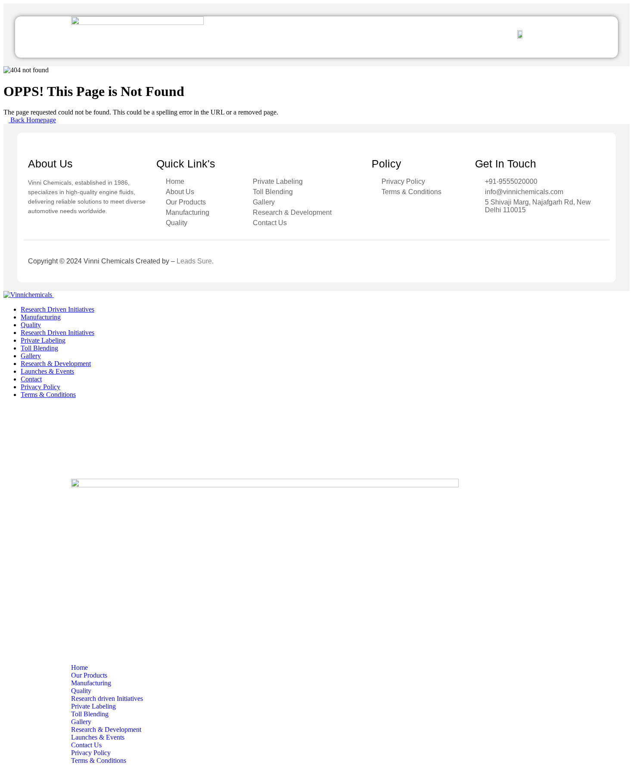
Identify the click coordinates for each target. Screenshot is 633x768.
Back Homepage (32, 120)
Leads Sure (194, 261)
